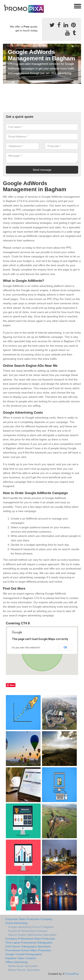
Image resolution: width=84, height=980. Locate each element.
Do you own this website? (26, 647)
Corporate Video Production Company (28, 919)
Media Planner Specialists (24, 969)
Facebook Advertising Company (27, 930)
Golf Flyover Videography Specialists (28, 946)
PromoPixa (72, 973)
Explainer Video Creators (20, 958)
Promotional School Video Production (28, 950)
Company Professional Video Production (30, 938)
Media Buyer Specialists (23, 966)
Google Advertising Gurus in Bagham (31, 926)
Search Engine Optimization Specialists (32, 934)
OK (65, 647)
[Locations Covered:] (4, 5)
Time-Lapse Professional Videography (28, 942)
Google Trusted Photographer (23, 954)
